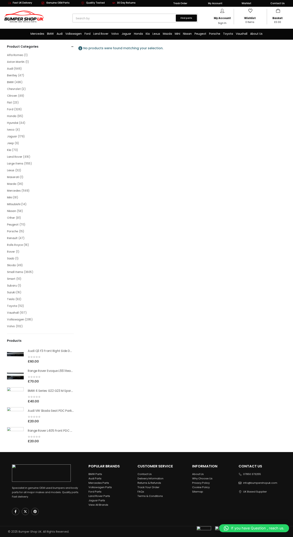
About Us (256, 34)
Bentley (12, 75)
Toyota (228, 34)
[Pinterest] (35, 511)
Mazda (167, 34)
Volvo (115, 34)
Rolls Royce (15, 245)
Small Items (15, 272)
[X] (25, 511)
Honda (138, 34)
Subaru (12, 286)
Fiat (9, 102)
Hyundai (12, 123)
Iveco (11, 130)
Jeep (10, 143)
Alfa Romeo (15, 55)
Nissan (187, 34)
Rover (11, 252)
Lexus (156, 34)
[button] (254, 528)
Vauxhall (241, 34)
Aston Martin (16, 62)
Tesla (11, 299)
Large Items (15, 164)
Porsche (214, 34)
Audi (60, 34)
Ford (87, 34)
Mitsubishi (13, 204)
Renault (12, 238)
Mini (177, 34)
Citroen (12, 96)
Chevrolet (14, 89)
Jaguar (126, 34)
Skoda (11, 265)
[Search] (118, 18)
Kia (148, 34)
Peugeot (200, 34)
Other (11, 218)
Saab (10, 258)
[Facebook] (15, 511)
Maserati (13, 177)
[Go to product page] (15, 355)
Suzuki (11, 292)
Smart (11, 279)
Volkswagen (73, 34)
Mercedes (37, 34)
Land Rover (100, 34)
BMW (50, 34)
